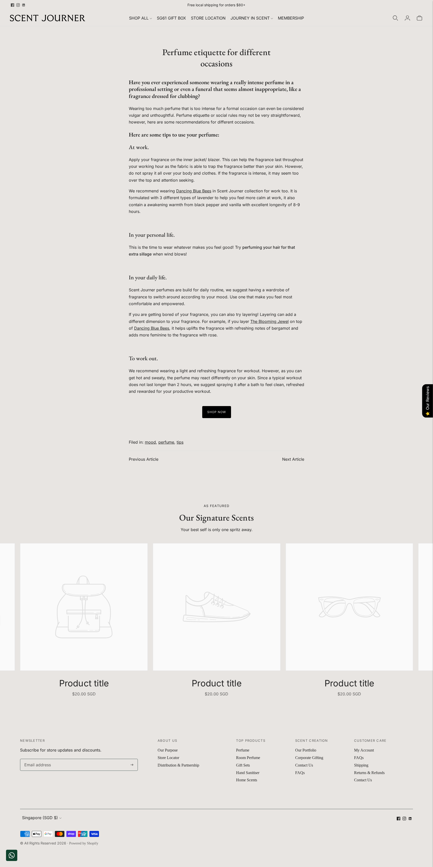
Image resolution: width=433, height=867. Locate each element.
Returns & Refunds (369, 773)
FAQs (300, 773)
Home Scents (246, 780)
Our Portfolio (305, 750)
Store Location (208, 18)
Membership (291, 18)
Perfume (242, 750)
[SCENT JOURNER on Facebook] (12, 5)
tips (180, 442)
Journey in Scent (250, 18)
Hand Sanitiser (247, 773)
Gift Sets (243, 765)
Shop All (139, 18)
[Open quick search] (395, 18)
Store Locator (168, 758)
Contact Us (304, 765)
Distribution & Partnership (178, 765)
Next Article (293, 459)
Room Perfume (248, 758)
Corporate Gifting (309, 758)
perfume (166, 442)
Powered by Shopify (83, 843)
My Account (364, 750)
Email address (36, 759)
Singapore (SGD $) (40, 817)
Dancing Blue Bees (193, 190)
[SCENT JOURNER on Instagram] (18, 5)
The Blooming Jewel (269, 321)
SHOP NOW (216, 412)
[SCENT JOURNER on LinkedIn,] (23, 5)
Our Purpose (168, 750)
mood (150, 442)
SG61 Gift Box (171, 18)
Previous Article (143, 459)
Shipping (361, 765)
